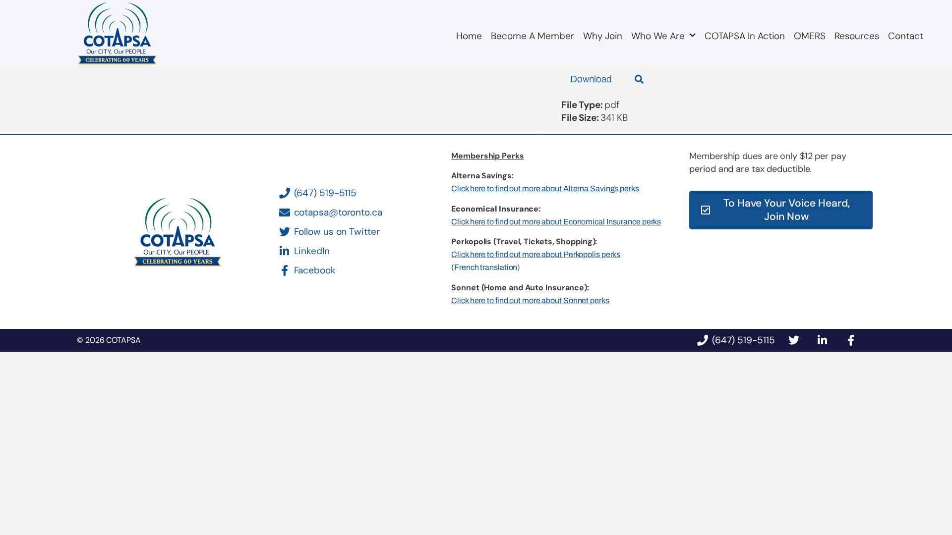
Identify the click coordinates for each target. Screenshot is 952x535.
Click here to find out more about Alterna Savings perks (545, 188)
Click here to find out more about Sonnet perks (530, 300)
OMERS (810, 36)
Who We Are (658, 36)
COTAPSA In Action (745, 36)
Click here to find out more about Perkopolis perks (535, 254)
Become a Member (532, 36)
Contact (905, 36)
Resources (856, 36)
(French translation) (485, 267)
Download (591, 79)
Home (469, 36)
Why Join (602, 36)
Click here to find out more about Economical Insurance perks (556, 221)
